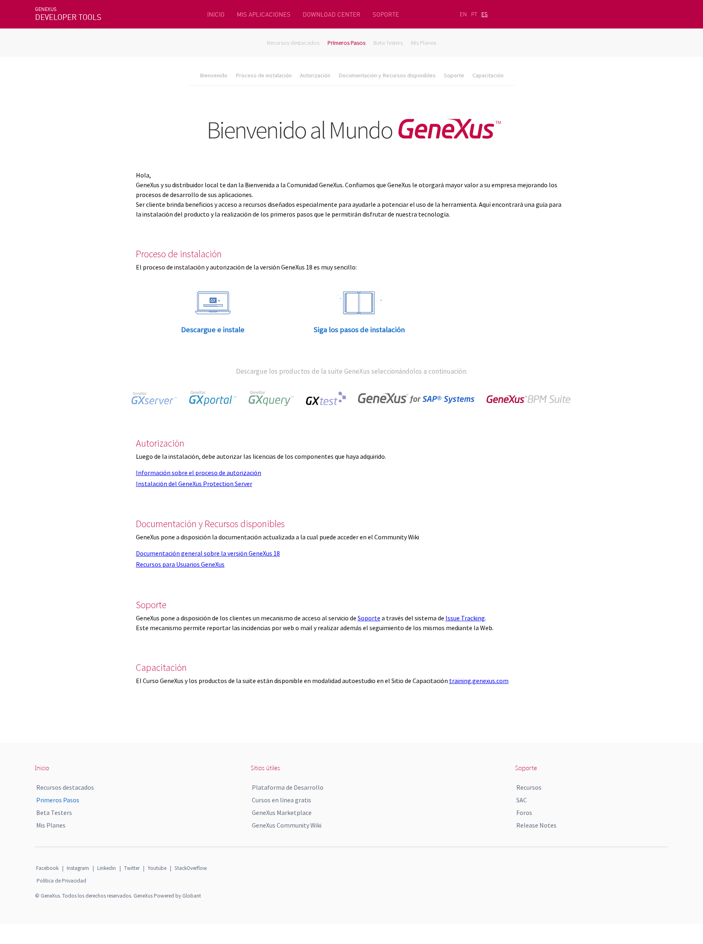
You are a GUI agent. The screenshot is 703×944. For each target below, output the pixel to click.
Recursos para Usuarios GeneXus (180, 564)
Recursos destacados (293, 42)
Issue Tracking (465, 618)
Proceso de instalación (264, 75)
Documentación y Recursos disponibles (387, 75)
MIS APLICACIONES (263, 14)
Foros (524, 812)
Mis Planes (423, 42)
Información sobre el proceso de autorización (198, 473)
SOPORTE (386, 14)
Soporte (454, 75)
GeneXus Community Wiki (286, 825)
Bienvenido (213, 75)
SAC (521, 800)
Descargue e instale (213, 329)
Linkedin (106, 868)
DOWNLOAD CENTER (331, 14)
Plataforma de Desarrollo (287, 787)
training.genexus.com (479, 681)
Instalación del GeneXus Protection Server (194, 484)
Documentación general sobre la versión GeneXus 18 (208, 553)
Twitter (132, 868)
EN (463, 14)
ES (484, 14)
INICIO (216, 14)
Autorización (315, 75)
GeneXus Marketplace (282, 812)
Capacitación (488, 75)
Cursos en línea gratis (281, 800)
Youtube (157, 868)
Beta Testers (388, 42)
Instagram (78, 868)
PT (474, 14)
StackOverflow (191, 868)
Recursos (528, 787)
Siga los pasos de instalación (359, 329)
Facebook (47, 868)
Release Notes (536, 825)
